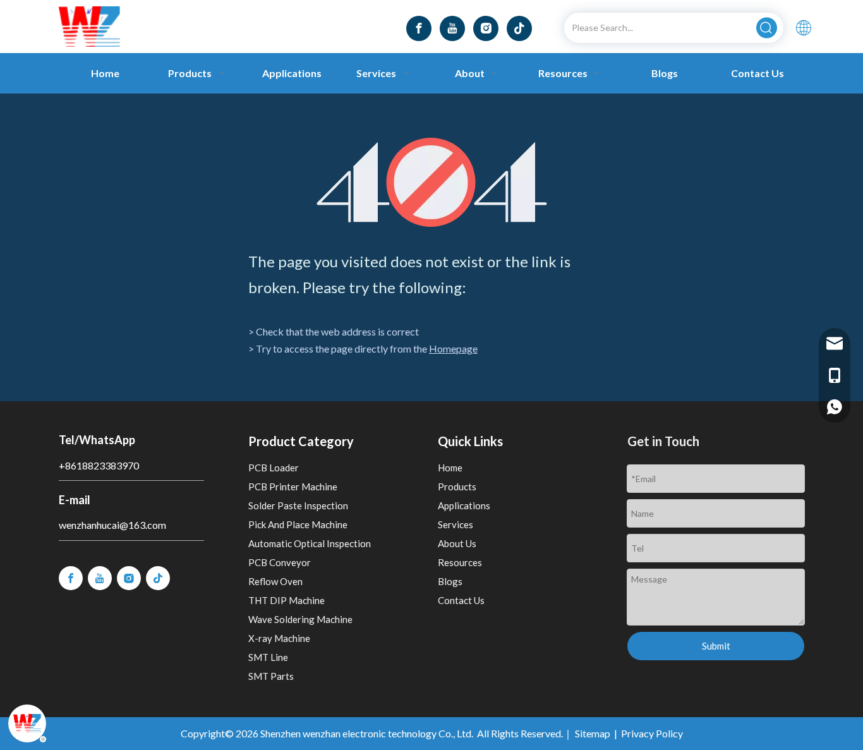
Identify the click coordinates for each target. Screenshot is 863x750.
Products (457, 486)
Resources (460, 562)
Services (455, 524)
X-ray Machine (279, 638)
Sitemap (592, 733)
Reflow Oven (275, 581)
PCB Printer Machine (292, 486)
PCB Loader (273, 467)
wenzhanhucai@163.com (112, 525)
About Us (457, 543)
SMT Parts (271, 676)
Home (450, 467)
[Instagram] (485, 28)
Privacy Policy (652, 733)
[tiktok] (519, 28)
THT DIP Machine (286, 600)
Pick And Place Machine (297, 524)
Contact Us (461, 600)
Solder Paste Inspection (298, 505)
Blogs (450, 581)
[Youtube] (452, 28)
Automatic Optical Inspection (309, 543)
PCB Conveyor (279, 562)
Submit (716, 645)
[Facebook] (418, 28)
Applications (464, 505)
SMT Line (268, 657)
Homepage (453, 348)
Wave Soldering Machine (300, 619)
